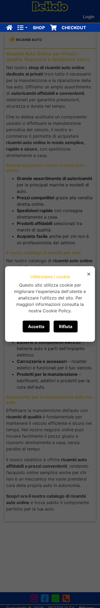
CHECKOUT (74, 27)
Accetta (36, 326)
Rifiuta (65, 326)
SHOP (39, 27)
